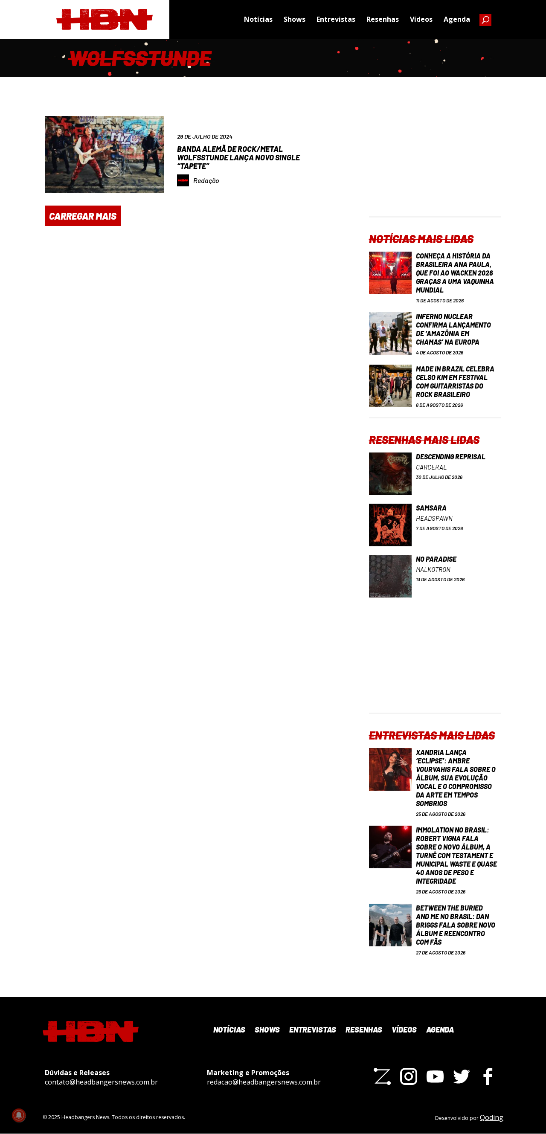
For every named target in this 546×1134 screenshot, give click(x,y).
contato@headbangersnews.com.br (101, 1082)
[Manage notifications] (19, 1115)
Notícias (258, 19)
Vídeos (421, 19)
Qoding (491, 1117)
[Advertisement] (435, 163)
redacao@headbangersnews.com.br (264, 1082)
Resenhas (382, 19)
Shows (294, 19)
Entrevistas (336, 19)
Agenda (457, 19)
